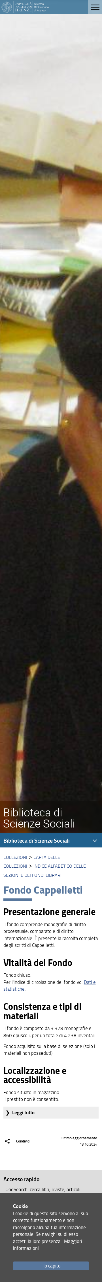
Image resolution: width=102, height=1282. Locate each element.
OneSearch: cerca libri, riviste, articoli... (44, 1189)
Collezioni (15, 857)
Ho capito (51, 1265)
